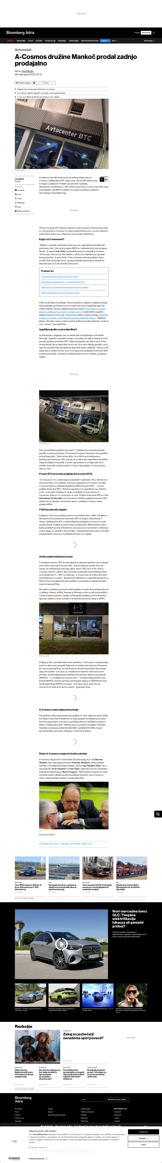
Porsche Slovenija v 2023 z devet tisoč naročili (59, 277)
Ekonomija (21, 41)
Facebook (117, 1112)
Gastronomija (92, 1067)
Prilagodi (142, 1138)
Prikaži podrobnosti (36, 1159)
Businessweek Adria (90, 41)
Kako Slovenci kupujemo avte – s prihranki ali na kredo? (63, 282)
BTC (90, 844)
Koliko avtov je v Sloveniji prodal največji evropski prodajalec (65, 287)
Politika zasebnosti (87, 1112)
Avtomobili (18, 882)
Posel (30, 41)
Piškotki (84, 1115)
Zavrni (143, 1145)
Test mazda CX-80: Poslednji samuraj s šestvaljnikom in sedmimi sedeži (97, 887)
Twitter (116, 1118)
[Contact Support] (158, 814)
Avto (50, 882)
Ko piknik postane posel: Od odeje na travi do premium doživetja (96, 1073)
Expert (104, 41)
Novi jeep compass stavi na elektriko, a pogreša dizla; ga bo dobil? (61, 1009)
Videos (50, 1109)
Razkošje (62, 41)
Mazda (85, 844)
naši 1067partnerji (40, 1134)
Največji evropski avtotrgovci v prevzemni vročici (60, 293)
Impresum (84, 1118)
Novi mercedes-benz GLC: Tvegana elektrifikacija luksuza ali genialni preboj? (129, 918)
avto (56, 844)
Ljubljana (64, 844)
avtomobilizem (46, 844)
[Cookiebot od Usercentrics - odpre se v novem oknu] (14, 1158)
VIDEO (10, 41)
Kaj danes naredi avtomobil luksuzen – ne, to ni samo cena (97, 1009)
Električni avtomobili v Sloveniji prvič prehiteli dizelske (128, 887)
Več (113, 41)
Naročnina (146, 33)
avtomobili (75, 844)
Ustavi (38, 83)
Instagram (117, 1115)
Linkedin (117, 1121)
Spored (50, 1112)
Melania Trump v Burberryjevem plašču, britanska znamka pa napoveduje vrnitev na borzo (131, 1010)
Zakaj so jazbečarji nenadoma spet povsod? (83, 1036)
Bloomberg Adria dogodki (57, 1115)
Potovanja (42, 1067)
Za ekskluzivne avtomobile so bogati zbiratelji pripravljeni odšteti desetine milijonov (73, 1074)
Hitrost (46, 83)
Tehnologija (74, 41)
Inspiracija (66, 1031)
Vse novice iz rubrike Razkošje (24, 898)
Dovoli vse (144, 1132)
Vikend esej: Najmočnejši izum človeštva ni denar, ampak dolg (24, 1073)
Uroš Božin (28, 71)
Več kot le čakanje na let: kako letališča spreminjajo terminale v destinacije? (49, 1074)
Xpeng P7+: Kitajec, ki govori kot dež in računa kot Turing (28, 1009)
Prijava (137, 33)
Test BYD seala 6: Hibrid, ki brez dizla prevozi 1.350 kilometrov (28, 887)
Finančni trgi (50, 41)
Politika (39, 41)
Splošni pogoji (86, 1109)
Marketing (84, 1121)
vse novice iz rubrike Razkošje (24, 1089)
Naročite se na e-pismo (117, 1100)
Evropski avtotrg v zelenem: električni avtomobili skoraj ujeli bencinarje (63, 887)
